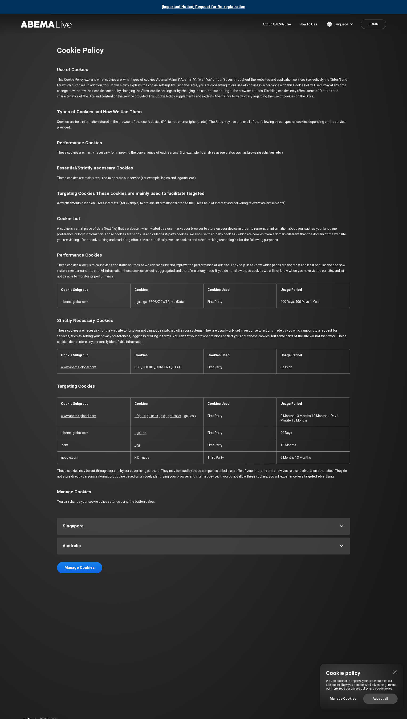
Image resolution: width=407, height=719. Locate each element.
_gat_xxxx (173, 416)
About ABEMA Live (276, 24)
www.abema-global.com (78, 367)
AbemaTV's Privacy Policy (233, 96)
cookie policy (383, 689)
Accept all (380, 698)
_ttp (145, 416)
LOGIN (374, 24)
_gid (162, 416)
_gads (153, 416)
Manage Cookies (80, 567)
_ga (137, 301)
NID (136, 457)
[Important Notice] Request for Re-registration (203, 7)
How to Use (308, 24)
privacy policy (360, 689)
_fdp (138, 416)
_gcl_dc (140, 432)
